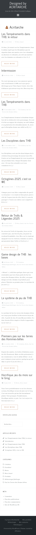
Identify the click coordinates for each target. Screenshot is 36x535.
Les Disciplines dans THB (16, 140)
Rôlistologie (12, 522)
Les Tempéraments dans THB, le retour (15, 35)
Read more (9, 63)
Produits (8, 476)
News (26, 344)
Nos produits (27, 520)
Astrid (28, 528)
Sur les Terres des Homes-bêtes (16, 482)
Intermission (8, 70)
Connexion (8, 496)
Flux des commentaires (12, 502)
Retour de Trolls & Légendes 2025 (12, 217)
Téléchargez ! (18, 525)
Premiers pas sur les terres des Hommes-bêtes (17, 337)
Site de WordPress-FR (12, 505)
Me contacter (23, 522)
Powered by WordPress (12, 528)
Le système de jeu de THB (16, 298)
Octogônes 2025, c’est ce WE (16, 180)
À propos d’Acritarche (12, 520)
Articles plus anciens (10, 415)
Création (23, 109)
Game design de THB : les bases (16, 256)
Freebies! (8, 467)
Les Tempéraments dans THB (15, 103)
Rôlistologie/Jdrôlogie (9, 264)
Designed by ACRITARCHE (18, 5)
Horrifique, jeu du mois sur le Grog (16, 376)
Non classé (20, 42)
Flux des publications (12, 499)
